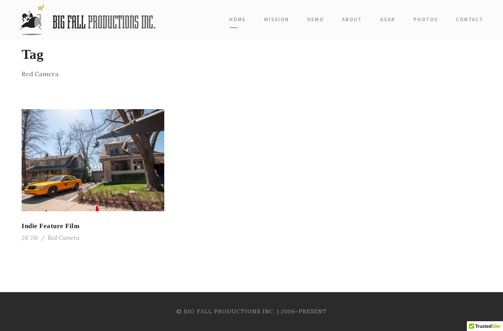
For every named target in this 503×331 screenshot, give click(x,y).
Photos (425, 19)
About (352, 19)
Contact (469, 19)
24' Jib (30, 237)
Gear (387, 19)
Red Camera (63, 237)
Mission (276, 19)
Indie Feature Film (50, 226)
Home (237, 19)
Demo (315, 19)
